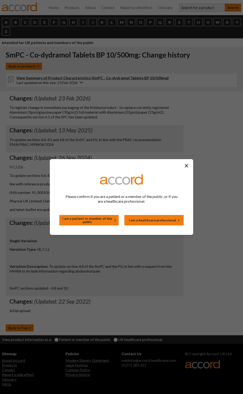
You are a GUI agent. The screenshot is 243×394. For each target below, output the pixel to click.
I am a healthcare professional (152, 220)
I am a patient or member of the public (87, 220)
